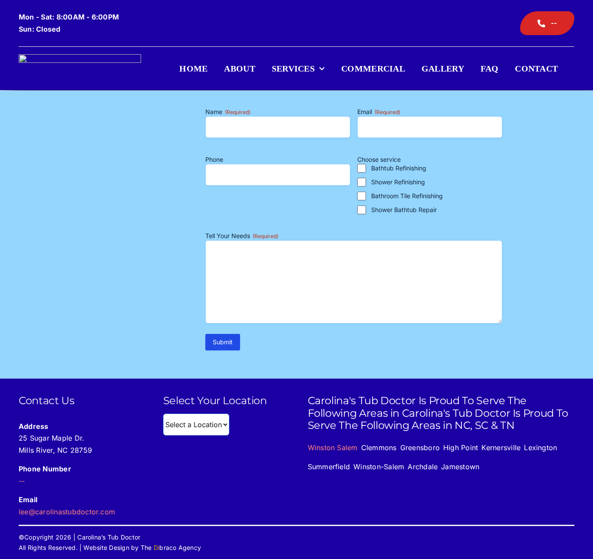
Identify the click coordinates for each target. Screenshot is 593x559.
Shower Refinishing (398, 182)
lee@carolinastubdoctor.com (67, 511)
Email (378, 111)
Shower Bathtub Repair (404, 209)
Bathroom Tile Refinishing (407, 195)
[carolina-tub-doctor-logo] (80, 57)
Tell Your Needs (241, 235)
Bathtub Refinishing (398, 168)
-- (22, 481)
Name (227, 111)
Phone (214, 159)
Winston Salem (333, 447)
